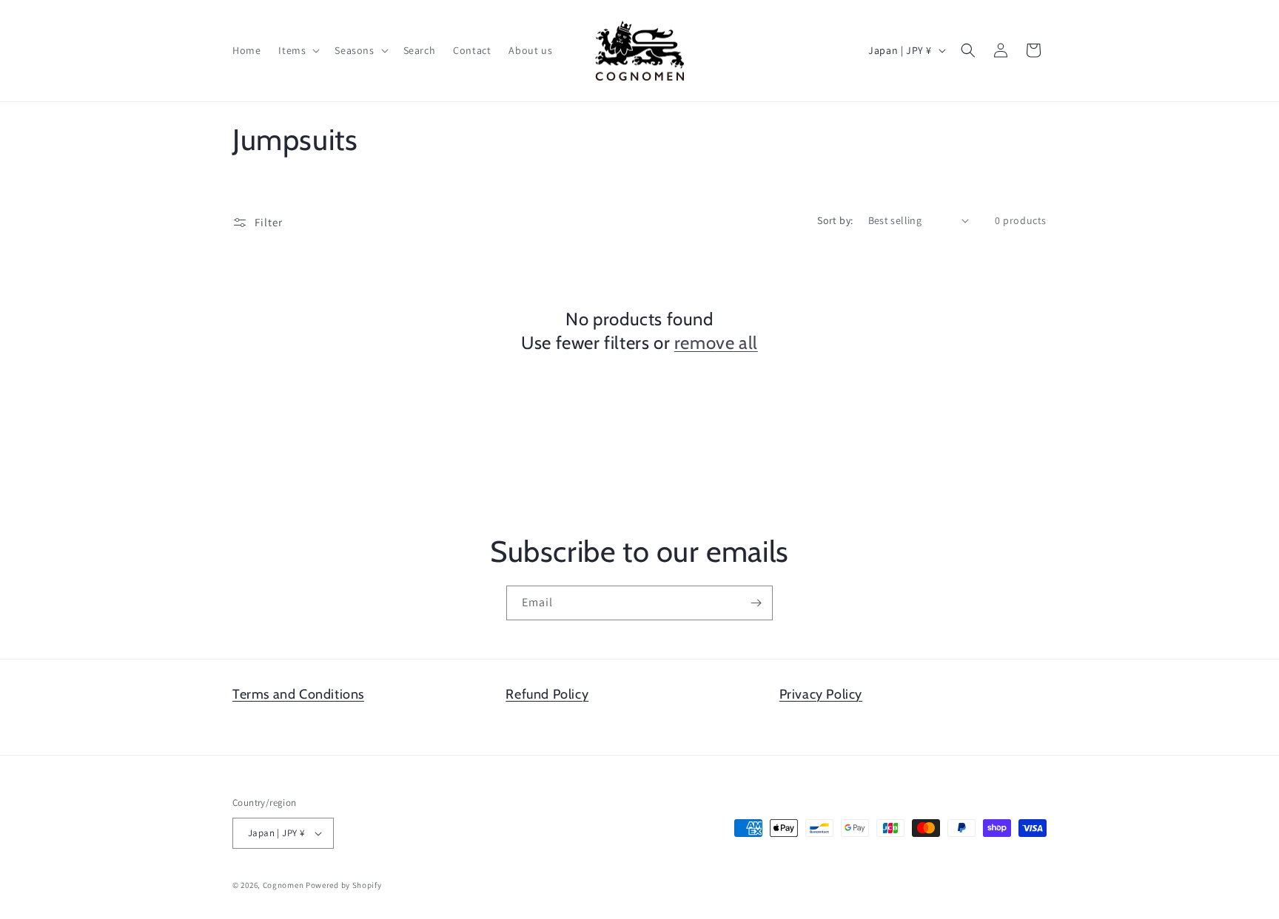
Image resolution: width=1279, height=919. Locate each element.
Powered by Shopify (344, 885)
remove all (716, 342)
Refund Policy (547, 694)
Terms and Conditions (298, 694)
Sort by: (835, 220)
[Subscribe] (755, 603)
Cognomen (283, 885)
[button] (297, 50)
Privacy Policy (820, 694)
